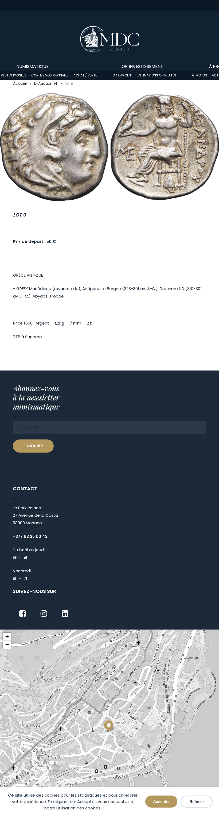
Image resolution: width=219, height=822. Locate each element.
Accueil (20, 83)
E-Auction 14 (45, 83)
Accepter (161, 801)
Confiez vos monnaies (50, 75)
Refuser (196, 801)
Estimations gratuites (157, 75)
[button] (108, 725)
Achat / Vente (85, 75)
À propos (199, 75)
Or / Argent (122, 75)
